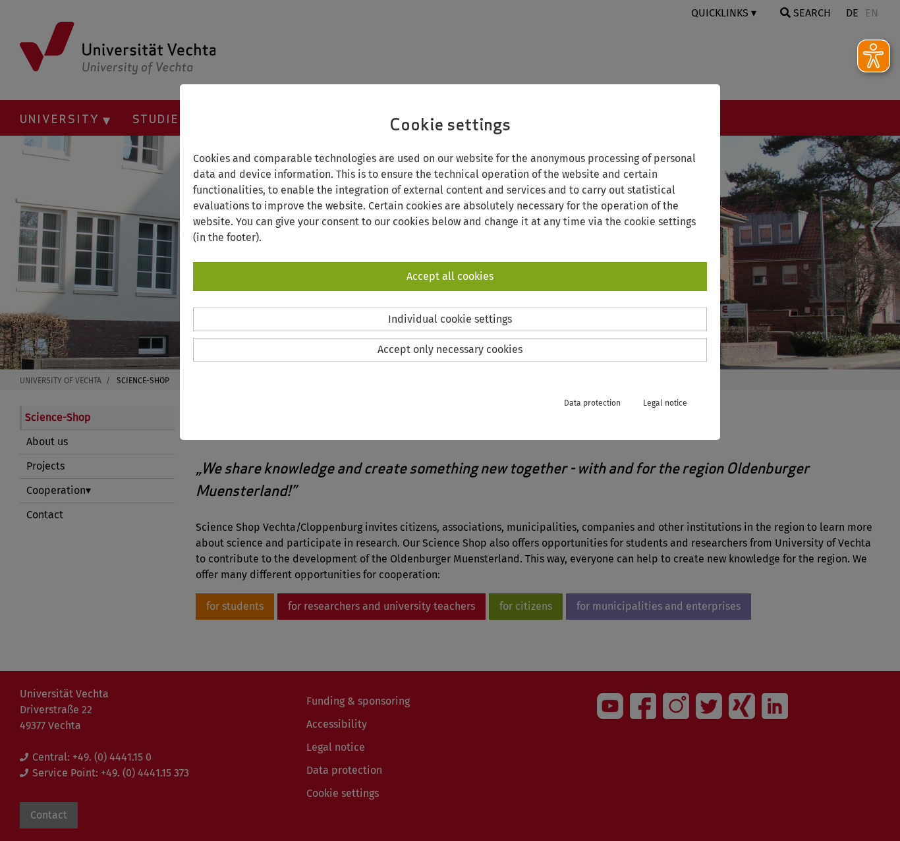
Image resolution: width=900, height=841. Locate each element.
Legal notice (665, 403)
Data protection (592, 403)
